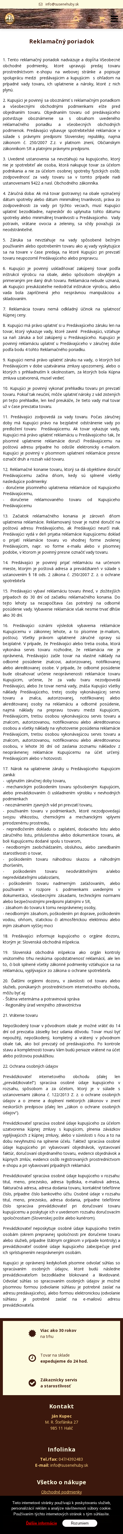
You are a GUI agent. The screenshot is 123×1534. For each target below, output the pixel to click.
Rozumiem (80, 1523)
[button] (76, 18)
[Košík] (102, 18)
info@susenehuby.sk (62, 4)
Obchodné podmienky (61, 1492)
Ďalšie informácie (41, 1523)
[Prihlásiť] (89, 18)
